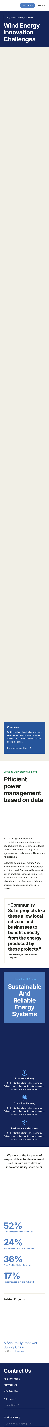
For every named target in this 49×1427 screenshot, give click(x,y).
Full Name (10, 1399)
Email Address (12, 1417)
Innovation (19, 18)
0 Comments (19, 1351)
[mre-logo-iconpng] (5, 4)
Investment (28, 18)
